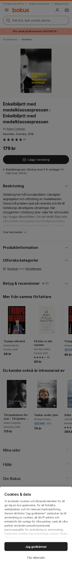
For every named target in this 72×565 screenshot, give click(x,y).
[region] (36, 526)
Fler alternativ (36, 557)
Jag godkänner (36, 547)
